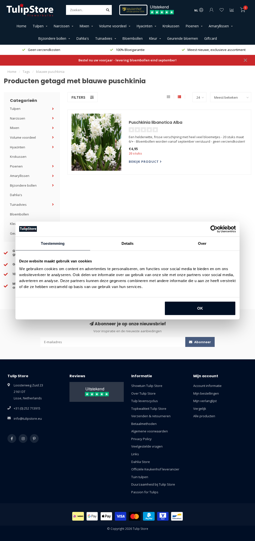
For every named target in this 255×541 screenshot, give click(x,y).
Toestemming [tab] (52, 243)
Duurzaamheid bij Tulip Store (153, 484)
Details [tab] (128, 243)
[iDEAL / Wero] (78, 516)
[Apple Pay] (106, 516)
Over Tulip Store (143, 393)
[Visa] (121, 516)
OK (200, 308)
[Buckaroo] (163, 516)
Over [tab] (202, 243)
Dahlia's (82, 38)
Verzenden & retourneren (151, 416)
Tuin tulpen (139, 477)
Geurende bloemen (182, 38)
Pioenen (192, 26)
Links (135, 454)
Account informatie (207, 385)
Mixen (84, 26)
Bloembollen (132, 38)
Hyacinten (144, 26)
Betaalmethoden (144, 423)
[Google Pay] (92, 516)
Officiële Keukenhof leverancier (155, 469)
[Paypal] (149, 516)
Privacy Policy (141, 439)
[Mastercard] (134, 516)
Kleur (153, 38)
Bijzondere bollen (52, 38)
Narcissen (61, 26)
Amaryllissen (219, 26)
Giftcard (210, 38)
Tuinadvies (103, 38)
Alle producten (204, 416)
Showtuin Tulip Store (146, 385)
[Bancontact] (177, 516)
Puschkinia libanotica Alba (155, 122)
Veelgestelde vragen (147, 446)
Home (21, 26)
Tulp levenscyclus (144, 401)
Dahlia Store (140, 461)
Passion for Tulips (144, 492)
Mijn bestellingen (206, 393)
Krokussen (170, 26)
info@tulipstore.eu (28, 418)
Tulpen (38, 26)
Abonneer (202, 342)
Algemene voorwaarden (149, 431)
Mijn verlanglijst (205, 401)
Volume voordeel (113, 26)
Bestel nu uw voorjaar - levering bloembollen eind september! (127, 60)
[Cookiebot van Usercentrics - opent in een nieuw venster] (214, 229)
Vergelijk (199, 408)
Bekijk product (144, 161)
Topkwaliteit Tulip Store (148, 408)
